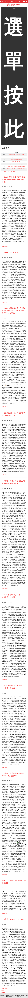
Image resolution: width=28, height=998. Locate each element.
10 (8, 171)
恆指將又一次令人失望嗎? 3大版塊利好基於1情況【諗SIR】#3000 (16, 169)
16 (19, 991)
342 (2, 992)
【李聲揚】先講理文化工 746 (12, 252)
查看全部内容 (5, 246)
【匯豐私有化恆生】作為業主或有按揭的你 (16, 164)
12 (14, 991)
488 (11, 171)
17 (21, 991)
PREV (2, 991)
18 (22, 991)
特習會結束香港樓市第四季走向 (16, 161)
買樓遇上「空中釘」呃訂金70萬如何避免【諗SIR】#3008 (16, 166)
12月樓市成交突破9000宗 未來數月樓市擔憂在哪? (16, 157)
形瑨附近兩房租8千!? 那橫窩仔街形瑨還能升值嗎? (16, 154)
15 (18, 991)
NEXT (14, 171)
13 (15, 991)
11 (13, 991)
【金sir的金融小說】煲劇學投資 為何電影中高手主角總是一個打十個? (13, 179)
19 (23, 991)
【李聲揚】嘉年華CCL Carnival (13, 919)
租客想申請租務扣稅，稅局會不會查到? (16, 159)
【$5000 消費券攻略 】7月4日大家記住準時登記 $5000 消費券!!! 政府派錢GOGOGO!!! (14, 310)
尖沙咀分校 (6, 1)
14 (17, 991)
